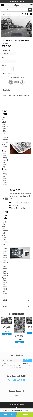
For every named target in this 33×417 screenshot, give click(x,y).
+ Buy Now (25, 415)
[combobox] (14, 10)
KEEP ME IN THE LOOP (28, 360)
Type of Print (6, 50)
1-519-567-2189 (18, 379)
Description (6, 90)
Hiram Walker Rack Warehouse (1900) (19, 336)
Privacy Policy (25, 363)
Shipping (5, 300)
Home (3, 14)
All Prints (7, 14)
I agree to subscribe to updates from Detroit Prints (17, 363)
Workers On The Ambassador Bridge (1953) (6, 327)
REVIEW (5, 306)
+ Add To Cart (8, 415)
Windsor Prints (15, 404)
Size (3, 58)
